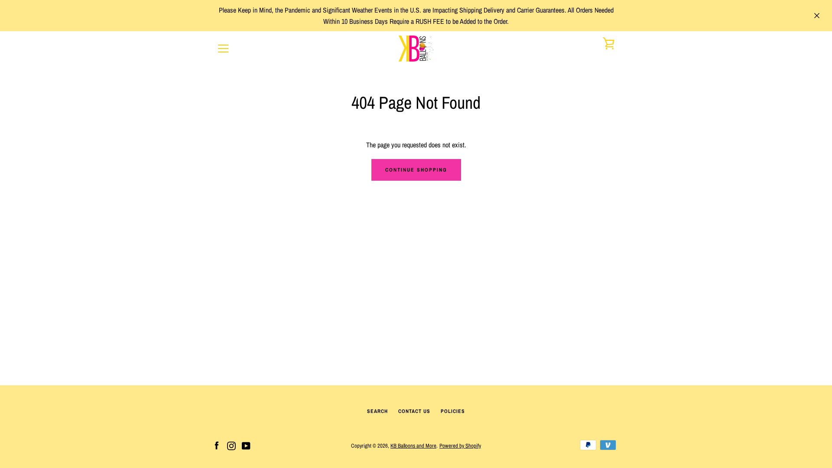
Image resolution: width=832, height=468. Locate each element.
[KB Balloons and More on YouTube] (246, 445)
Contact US (414, 411)
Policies (453, 411)
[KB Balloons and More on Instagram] (231, 445)
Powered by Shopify (460, 445)
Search (377, 411)
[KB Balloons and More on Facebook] (216, 445)
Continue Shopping (416, 169)
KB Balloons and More (413, 445)
